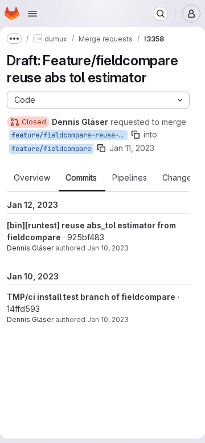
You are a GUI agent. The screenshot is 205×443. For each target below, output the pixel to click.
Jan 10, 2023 (108, 248)
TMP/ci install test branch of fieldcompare (91, 297)
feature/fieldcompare (51, 148)
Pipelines (129, 177)
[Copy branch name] (135, 134)
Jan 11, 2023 (131, 148)
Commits (81, 177)
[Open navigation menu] (32, 14)
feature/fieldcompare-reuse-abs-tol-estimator (69, 135)
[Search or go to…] (160, 13)
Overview (32, 177)
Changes (179, 177)
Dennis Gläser (30, 248)
